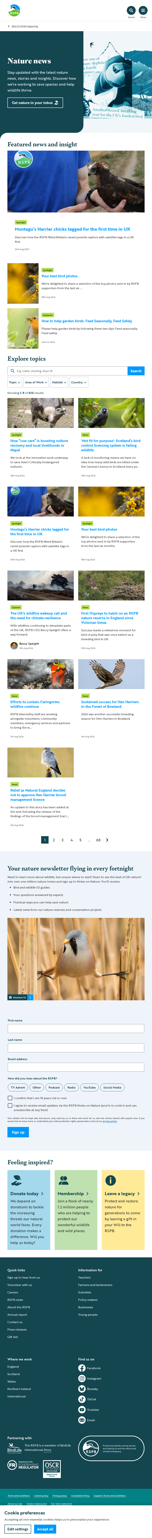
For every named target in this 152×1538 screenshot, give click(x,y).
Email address (17, 1059)
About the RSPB (18, 1307)
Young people (88, 1314)
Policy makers (88, 1299)
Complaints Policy (80, 1495)
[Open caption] (30, 997)
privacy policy (110, 1121)
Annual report (17, 1314)
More (47, 1450)
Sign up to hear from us (23, 1277)
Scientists (84, 1292)
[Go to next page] (107, 840)
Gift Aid (12, 1337)
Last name (15, 1039)
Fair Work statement (61, 1503)
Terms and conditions (19, 1495)
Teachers (84, 1277)
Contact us (14, 1322)
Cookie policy (41, 1495)
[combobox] (14, 382)
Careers (12, 1292)
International (16, 1396)
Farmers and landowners (95, 1285)
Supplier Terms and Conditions (109, 1495)
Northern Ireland (19, 1389)
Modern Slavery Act (37, 1503)
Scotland (13, 1374)
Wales (11, 1381)
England (13, 1366)
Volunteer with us (19, 1285)
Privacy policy (60, 1495)
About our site (15, 1503)
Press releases (17, 1329)
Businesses (85, 1307)
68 (98, 840)
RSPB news (15, 1299)
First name (15, 1020)
